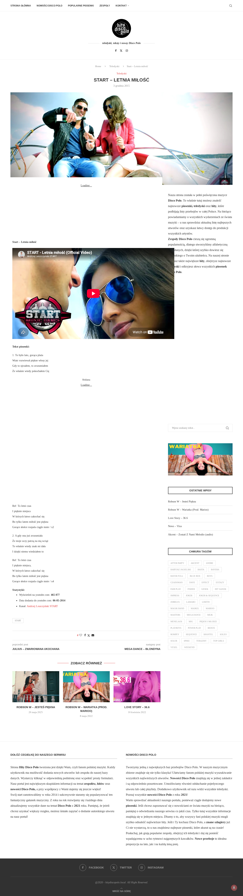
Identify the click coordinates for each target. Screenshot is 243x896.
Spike (187, 641)
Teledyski (114, 66)
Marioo (210, 608)
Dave (192, 582)
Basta (201, 569)
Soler (173, 641)
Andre (209, 563)
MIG (191, 621)
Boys (209, 576)
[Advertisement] (86, 212)
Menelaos (176, 621)
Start (18, 620)
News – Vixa (175, 526)
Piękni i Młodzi (208, 621)
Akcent (195, 563)
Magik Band (177, 608)
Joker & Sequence (209, 595)
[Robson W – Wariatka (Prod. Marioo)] (86, 686)
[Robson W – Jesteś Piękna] (35, 686)
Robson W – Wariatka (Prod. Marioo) (188, 509)
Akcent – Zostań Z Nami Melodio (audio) (190, 534)
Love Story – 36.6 (137, 707)
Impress (174, 595)
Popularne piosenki (81, 5)
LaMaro (190, 602)
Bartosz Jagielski (180, 569)
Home (98, 66)
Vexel (174, 647)
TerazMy (201, 641)
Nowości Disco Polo (49, 5)
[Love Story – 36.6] (137, 686)
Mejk (210, 615)
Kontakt (121, 5)
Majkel (195, 608)
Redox (211, 628)
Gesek (204, 589)
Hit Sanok (220, 589)
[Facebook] (116, 50)
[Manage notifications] (234, 888)
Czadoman (176, 582)
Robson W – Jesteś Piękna (36, 707)
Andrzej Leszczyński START (42, 606)
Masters (175, 615)
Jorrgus (175, 602)
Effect (205, 582)
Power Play (194, 628)
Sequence (191, 634)
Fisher (191, 589)
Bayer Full (176, 576)
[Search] (231, 5)
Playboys (175, 628)
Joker (189, 595)
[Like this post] (80, 635)
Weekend (189, 647)
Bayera (215, 569)
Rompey (174, 634)
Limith (206, 602)
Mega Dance (194, 615)
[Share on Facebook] (85, 635)
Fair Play (175, 589)
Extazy (220, 582)
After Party (177, 563)
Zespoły (104, 5)
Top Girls (218, 641)
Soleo (223, 634)
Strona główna (20, 5)
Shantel (208, 634)
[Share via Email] (93, 635)
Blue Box (195, 576)
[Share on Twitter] (88, 635)
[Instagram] (127, 50)
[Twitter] (121, 50)
